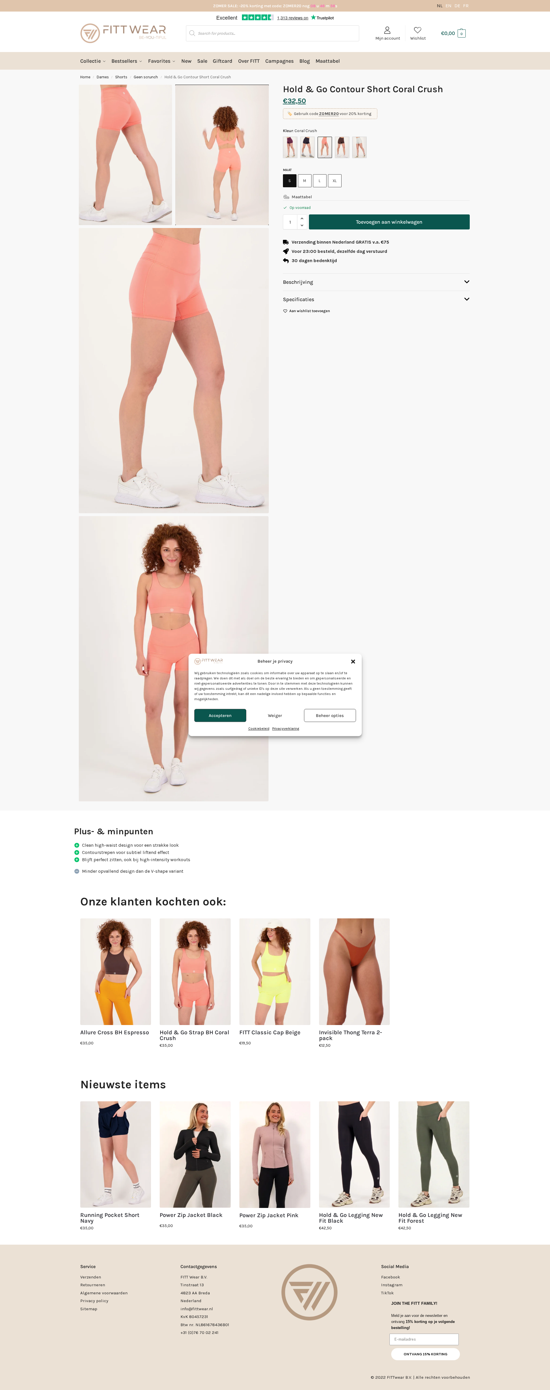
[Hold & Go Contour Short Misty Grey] (359, 147)
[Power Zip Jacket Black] (195, 1154)
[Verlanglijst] (142, 927)
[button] (353, 661)
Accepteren (220, 715)
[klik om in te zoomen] (174, 370)
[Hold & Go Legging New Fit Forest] (433, 1154)
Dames (103, 77)
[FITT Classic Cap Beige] (274, 971)
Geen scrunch (146, 77)
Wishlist (418, 38)
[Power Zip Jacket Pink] (274, 1154)
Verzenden (90, 1277)
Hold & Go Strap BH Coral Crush (194, 1035)
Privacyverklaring (285, 729)
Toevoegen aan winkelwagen (389, 222)
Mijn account (387, 38)
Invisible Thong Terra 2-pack (350, 1035)
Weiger (275, 715)
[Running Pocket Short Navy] (115, 1154)
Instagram (391, 1284)
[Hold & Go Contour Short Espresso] (342, 147)
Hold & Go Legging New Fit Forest (430, 1218)
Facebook (390, 1277)
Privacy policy (94, 1300)
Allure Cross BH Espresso (114, 1032)
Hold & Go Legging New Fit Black (351, 1218)
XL (335, 181)
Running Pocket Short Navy (109, 1218)
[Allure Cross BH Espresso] (115, 971)
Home (85, 77)
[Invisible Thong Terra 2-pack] (354, 971)
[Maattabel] (286, 196)
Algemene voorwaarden (104, 1293)
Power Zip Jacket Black (191, 1215)
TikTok (387, 1293)
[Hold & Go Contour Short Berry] (290, 147)
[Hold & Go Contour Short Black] (307, 147)
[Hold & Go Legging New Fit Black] (354, 1154)
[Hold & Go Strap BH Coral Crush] (195, 971)
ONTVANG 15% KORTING (425, 1354)
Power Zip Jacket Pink (269, 1215)
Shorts (121, 77)
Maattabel (302, 196)
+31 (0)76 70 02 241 (199, 1332)
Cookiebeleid (258, 729)
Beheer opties (330, 715)
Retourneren (92, 1284)
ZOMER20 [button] (329, 113)
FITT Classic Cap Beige (270, 1032)
